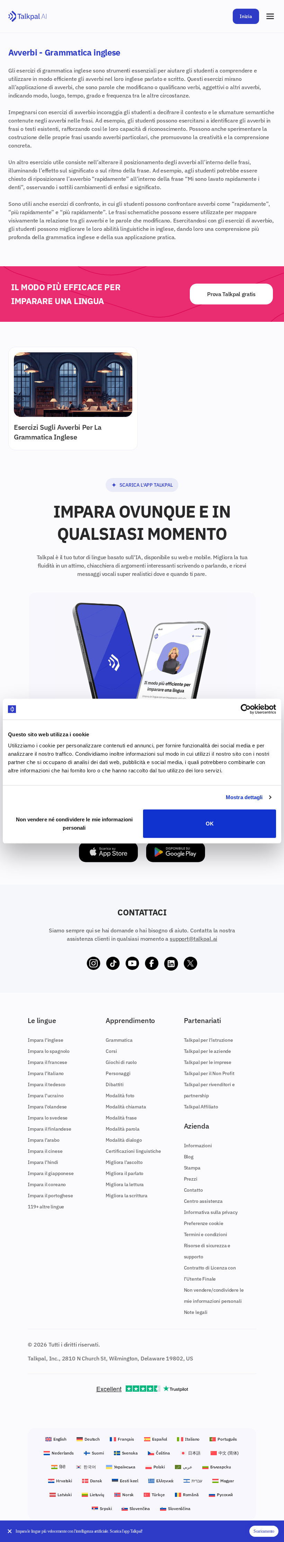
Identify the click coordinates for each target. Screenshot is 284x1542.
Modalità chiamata (126, 1107)
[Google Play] (175, 852)
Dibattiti (115, 1084)
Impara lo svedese (48, 1118)
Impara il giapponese (51, 1173)
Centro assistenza (203, 1201)
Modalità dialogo (124, 1140)
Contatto (193, 1190)
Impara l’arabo (44, 1140)
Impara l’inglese (45, 1040)
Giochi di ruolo (121, 1062)
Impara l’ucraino (45, 1095)
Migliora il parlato (124, 1173)
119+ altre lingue (46, 1207)
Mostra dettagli (244, 797)
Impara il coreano (47, 1184)
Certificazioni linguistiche (133, 1151)
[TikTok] (113, 964)
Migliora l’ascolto (124, 1162)
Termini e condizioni (205, 1234)
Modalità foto (120, 1095)
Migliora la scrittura (127, 1195)
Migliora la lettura (125, 1184)
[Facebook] (152, 964)
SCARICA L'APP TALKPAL (146, 485)
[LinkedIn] (171, 964)
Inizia (246, 16)
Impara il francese (47, 1062)
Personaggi (118, 1073)
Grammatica (119, 1040)
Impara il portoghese (50, 1195)
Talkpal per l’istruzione (208, 1040)
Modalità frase (121, 1118)
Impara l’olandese (47, 1107)
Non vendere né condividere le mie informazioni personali (74, 823)
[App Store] (108, 852)
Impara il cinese (45, 1151)
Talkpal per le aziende (207, 1051)
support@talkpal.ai (193, 938)
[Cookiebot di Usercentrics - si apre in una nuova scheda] (245, 709)
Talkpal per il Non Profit (209, 1073)
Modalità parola (123, 1129)
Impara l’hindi (43, 1162)
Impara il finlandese (49, 1129)
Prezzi (190, 1179)
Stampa (192, 1168)
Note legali (195, 1312)
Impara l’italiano (46, 1073)
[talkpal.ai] (27, 16)
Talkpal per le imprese (207, 1062)
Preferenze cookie (203, 1223)
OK (210, 823)
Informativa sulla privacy (211, 1212)
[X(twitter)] (190, 964)
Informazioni (198, 1145)
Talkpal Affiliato (201, 1107)
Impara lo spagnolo (49, 1051)
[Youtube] (132, 964)
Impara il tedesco (46, 1084)
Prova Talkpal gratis (231, 294)
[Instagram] (93, 964)
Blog (189, 1157)
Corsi (111, 1051)
